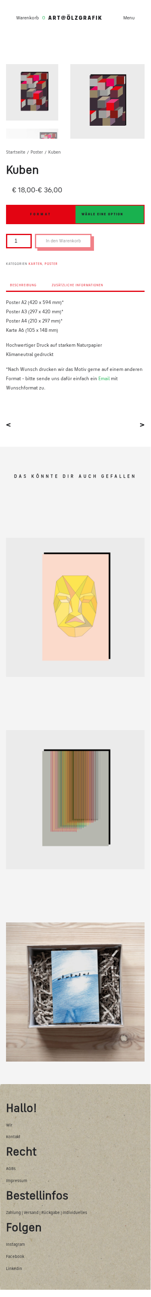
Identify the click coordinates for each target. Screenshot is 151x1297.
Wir (9, 1125)
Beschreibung (23, 285)
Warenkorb (27, 18)
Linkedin (14, 1269)
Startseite (15, 152)
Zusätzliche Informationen (77, 285)
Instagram (15, 1245)
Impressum (16, 1181)
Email (104, 379)
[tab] (23, 287)
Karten (35, 264)
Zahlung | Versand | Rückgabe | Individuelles (46, 1213)
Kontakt (13, 1137)
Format (40, 214)
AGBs (11, 1169)
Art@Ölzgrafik (75, 18)
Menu (129, 18)
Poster (37, 152)
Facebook (15, 1257)
